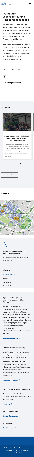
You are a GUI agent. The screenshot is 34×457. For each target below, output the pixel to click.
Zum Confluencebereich (11, 416)
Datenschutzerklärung (22, 450)
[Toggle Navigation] (30, 3)
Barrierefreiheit (16, 453)
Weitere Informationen (10, 339)
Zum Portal (6, 404)
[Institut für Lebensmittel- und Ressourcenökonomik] (3, 3)
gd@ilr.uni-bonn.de (9, 274)
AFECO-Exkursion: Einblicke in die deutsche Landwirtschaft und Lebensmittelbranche (17, 138)
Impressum (9, 450)
